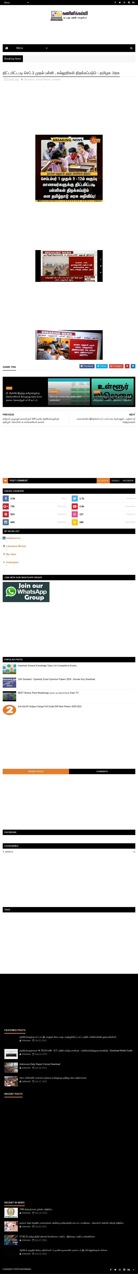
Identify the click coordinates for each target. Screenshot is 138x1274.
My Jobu (11, 554)
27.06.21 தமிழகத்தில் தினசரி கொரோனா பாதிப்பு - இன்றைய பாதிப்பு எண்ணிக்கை (57, 1236)
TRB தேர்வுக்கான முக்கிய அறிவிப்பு (36, 1209)
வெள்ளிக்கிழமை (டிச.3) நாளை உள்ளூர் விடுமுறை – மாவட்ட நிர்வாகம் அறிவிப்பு (112, 398)
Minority (54, 392)
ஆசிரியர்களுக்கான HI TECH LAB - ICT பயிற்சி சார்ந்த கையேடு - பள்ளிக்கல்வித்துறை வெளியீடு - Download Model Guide (76, 1050)
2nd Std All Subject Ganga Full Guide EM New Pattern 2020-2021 (50, 706)
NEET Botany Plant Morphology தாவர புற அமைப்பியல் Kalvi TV (48, 693)
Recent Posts (36, 771)
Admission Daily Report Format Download (40, 1064)
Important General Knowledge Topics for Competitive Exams (47, 665)
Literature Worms (16, 546)
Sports (9, 852)
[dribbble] (124, 2)
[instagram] (129, 2)
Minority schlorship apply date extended (65, 398)
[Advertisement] (69, 38)
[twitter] (120, 2)
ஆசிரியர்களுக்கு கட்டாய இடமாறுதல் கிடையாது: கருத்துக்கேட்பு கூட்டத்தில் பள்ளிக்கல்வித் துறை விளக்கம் (68, 1037)
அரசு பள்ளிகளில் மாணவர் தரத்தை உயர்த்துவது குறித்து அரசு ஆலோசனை (53, 1078)
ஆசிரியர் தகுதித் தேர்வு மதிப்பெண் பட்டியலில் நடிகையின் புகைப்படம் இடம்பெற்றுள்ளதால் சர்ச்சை (63, 1250)
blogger (103, 480)
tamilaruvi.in (13, 538)
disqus (115, 480)
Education (29, 79)
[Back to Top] (133, 1270)
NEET (9, 388)
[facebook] (115, 2)
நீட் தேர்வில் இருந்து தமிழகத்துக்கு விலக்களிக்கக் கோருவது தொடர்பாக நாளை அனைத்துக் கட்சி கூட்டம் (24, 396)
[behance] (133, 2)
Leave (97, 392)
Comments (102, 771)
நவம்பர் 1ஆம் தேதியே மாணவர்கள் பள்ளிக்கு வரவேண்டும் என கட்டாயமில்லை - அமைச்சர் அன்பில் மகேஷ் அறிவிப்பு (72, 1223)
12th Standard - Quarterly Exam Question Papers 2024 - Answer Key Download (56, 679)
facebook (128, 480)
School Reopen (43, 79)
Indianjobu (12, 562)
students (56, 79)
